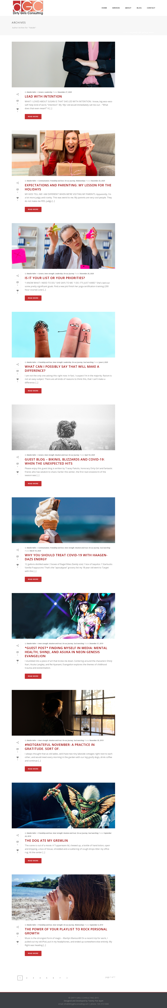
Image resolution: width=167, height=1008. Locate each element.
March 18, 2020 (35, 551)
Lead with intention (43, 96)
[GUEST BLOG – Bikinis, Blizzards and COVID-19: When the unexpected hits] (63, 427)
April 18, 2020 (90, 455)
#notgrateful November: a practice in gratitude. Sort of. (60, 746)
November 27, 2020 (65, 92)
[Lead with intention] (63, 64)
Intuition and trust (61, 455)
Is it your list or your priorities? (55, 278)
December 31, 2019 (96, 643)
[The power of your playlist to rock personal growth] (63, 897)
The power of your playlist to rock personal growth (66, 931)
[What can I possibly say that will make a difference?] (63, 335)
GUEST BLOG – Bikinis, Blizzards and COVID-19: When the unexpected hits (65, 461)
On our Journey (70, 181)
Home (125, 32)
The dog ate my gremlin (46, 840)
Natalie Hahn (31, 92)
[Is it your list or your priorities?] (63, 246)
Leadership (48, 92)
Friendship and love (57, 181)
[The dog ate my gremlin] (63, 805)
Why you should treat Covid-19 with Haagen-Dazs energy (66, 557)
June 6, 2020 (103, 362)
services (116, 8)
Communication (43, 181)
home (104, 8)
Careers (41, 92)
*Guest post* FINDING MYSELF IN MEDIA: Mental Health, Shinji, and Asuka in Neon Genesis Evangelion (66, 652)
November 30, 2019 (96, 740)
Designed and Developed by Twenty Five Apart (83, 1001)
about (128, 8)
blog (139, 8)
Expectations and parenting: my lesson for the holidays (68, 187)
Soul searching (88, 362)
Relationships (80, 181)
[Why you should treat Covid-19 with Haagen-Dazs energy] (63, 520)
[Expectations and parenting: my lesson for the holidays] (63, 153)
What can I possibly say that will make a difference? (62, 368)
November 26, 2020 (98, 181)
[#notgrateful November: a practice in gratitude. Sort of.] (63, 713)
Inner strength (49, 273)
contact (151, 8)
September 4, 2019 (96, 925)
